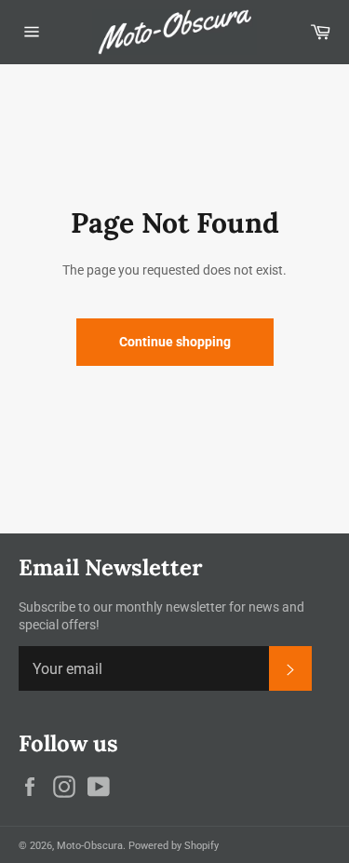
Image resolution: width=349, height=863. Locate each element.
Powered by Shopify (173, 846)
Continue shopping (175, 341)
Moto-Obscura (90, 846)
